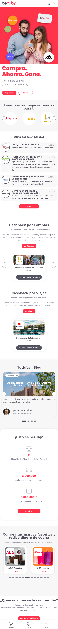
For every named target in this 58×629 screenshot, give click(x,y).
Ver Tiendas (29, 246)
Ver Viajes (29, 316)
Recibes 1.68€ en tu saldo (30, 282)
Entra (25, 93)
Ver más (29, 206)
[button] (4, 118)
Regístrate (9, 93)
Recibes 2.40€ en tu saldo (29, 352)
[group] (10, 118)
